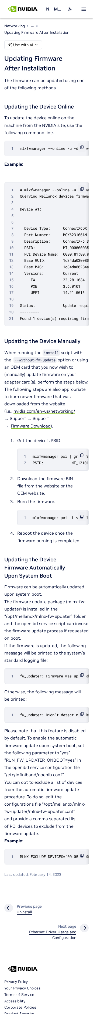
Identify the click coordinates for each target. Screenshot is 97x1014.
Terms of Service (19, 994)
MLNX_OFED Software (57, 9)
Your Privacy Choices (22, 988)
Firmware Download (31, 426)
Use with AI (23, 44)
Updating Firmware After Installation (36, 32)
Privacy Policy (16, 981)
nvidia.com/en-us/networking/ (44, 411)
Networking (48, 9)
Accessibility (14, 1001)
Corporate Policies (20, 1007)
